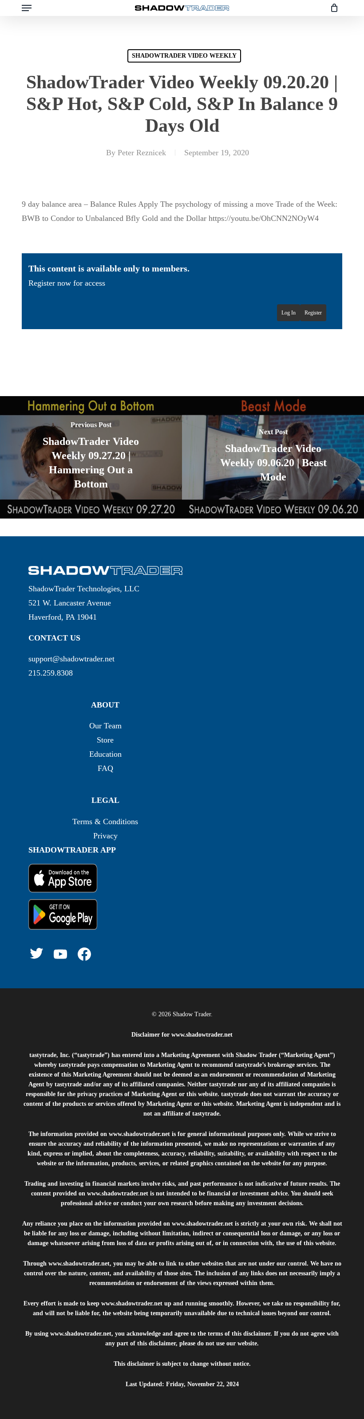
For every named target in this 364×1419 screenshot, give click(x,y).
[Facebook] (84, 954)
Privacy (105, 835)
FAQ (105, 768)
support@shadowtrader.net (71, 658)
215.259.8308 (50, 672)
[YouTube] (60, 954)
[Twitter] (36, 953)
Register (313, 313)
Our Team (105, 725)
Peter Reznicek (142, 152)
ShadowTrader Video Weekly (184, 55)
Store (105, 739)
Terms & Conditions (105, 821)
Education (105, 754)
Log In (288, 313)
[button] (27, 8)
